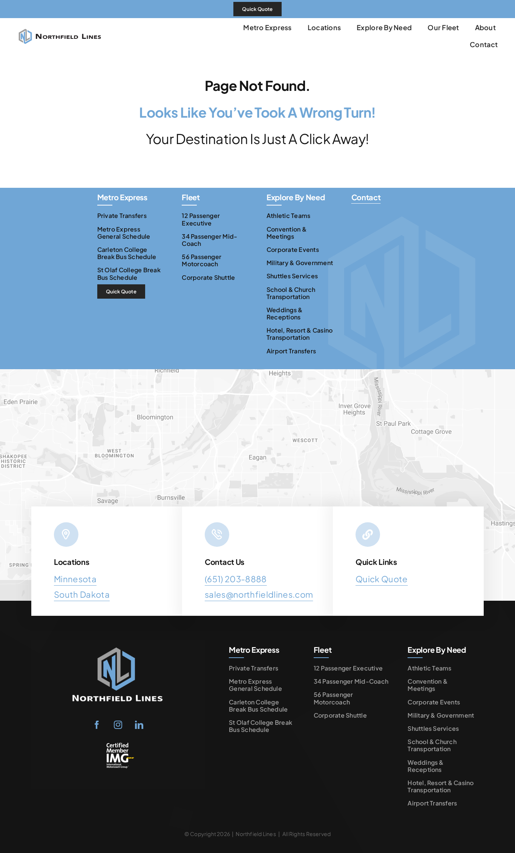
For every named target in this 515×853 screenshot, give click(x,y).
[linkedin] (139, 724)
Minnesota (75, 579)
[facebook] (97, 724)
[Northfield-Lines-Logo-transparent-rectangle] (118, 646)
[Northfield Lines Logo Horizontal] (59, 22)
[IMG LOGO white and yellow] (118, 745)
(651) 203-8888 (236, 579)
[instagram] (118, 724)
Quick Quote (382, 579)
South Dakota (82, 594)
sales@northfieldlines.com (259, 594)
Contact (366, 197)
